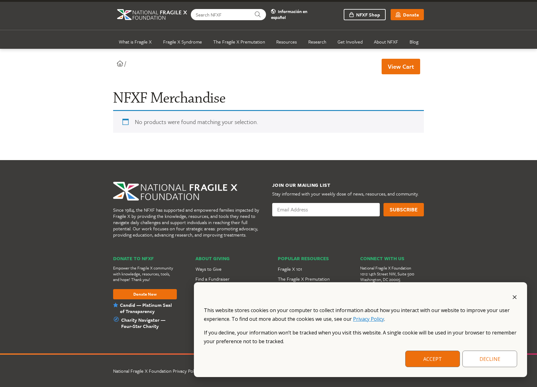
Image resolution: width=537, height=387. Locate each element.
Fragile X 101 (290, 268)
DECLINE (490, 359)
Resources (286, 41)
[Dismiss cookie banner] (514, 296)
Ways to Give (208, 268)
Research (317, 41)
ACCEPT (432, 359)
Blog (414, 41)
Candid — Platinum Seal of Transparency (146, 308)
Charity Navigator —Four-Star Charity (143, 323)
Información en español (289, 15)
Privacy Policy (368, 319)
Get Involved (350, 41)
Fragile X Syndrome (182, 41)
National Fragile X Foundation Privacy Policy (156, 370)
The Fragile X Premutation (239, 41)
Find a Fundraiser (212, 278)
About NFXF (386, 41)
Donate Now (145, 294)
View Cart (401, 66)
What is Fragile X (135, 41)
